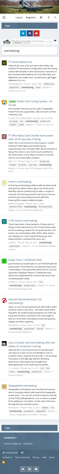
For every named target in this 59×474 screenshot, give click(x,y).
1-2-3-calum (13, 368)
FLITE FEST (28, 443)
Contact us (7, 457)
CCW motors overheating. (23, 220)
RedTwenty (13, 325)
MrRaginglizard (15, 83)
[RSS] (4, 462)
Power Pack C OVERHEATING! (25, 260)
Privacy (36, 457)
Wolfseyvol (13, 407)
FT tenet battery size (20, 62)
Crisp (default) (11, 452)
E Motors (19, 375)
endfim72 (12, 282)
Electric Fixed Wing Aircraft (20, 289)
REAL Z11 (12, 161)
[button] (4, 17)
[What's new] (48, 17)
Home (52, 457)
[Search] (55, 17)
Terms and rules (22, 457)
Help (44, 457)
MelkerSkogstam (16, 203)
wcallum (12, 242)
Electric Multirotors (34, 210)
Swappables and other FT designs (31, 414)
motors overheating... (20, 181)
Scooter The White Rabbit (20, 118)
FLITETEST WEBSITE (12, 443)
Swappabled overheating (22, 385)
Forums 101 (20, 90)
